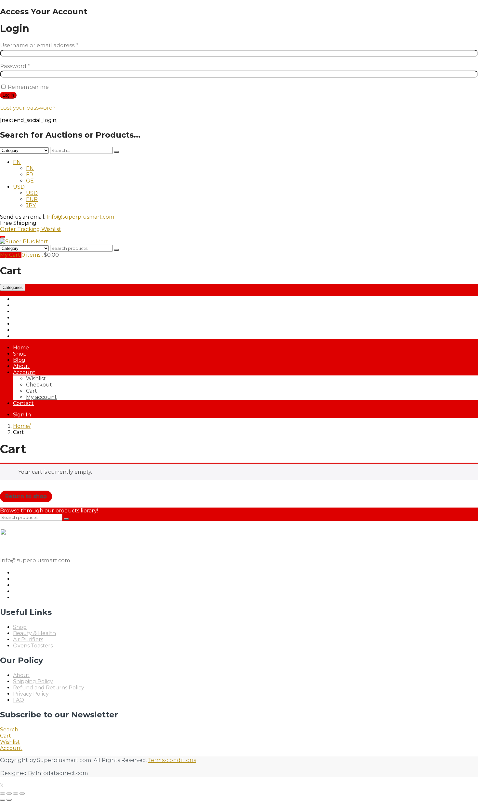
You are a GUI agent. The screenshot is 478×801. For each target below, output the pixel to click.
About (21, 366)
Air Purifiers (28, 299)
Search (9, 729)
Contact (23, 403)
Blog (19, 360)
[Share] (15, 793)
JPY (31, 205)
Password (15, 66)
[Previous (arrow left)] (2, 800)
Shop (20, 354)
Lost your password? (28, 108)
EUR (32, 199)
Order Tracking (20, 229)
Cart (31, 391)
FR (29, 174)
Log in (8, 95)
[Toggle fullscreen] (9, 793)
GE (30, 181)
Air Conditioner (32, 305)
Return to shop (26, 496)
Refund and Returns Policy (48, 688)
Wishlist (51, 229)
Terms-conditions (172, 760)
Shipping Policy (33, 681)
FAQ (18, 700)
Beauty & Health (34, 311)
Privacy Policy (31, 694)
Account (24, 372)
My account (41, 397)
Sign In (22, 415)
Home (21, 348)
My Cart (10, 255)
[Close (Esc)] (22, 793)
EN (17, 162)
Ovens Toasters (33, 330)
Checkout (39, 385)
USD (19, 187)
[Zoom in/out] (2, 793)
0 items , (40, 255)
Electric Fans (29, 318)
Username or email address (39, 45)
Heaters (23, 324)
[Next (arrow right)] (9, 800)
